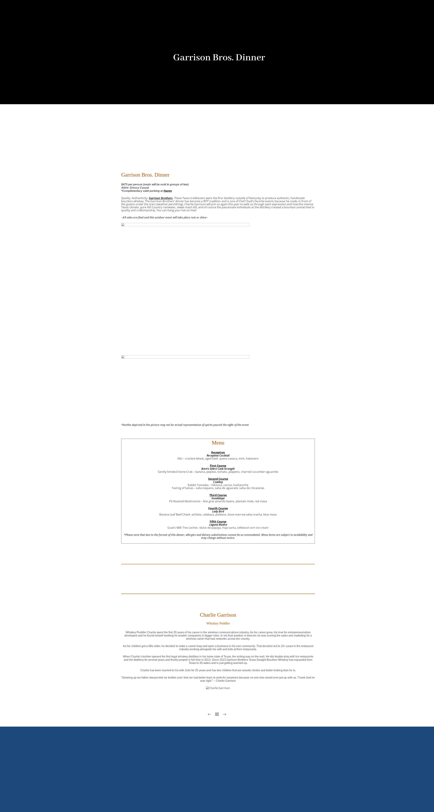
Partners (206, 28)
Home (167, 28)
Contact (264, 28)
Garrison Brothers (161, 198)
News (244, 28)
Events (227, 28)
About (185, 28)
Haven (168, 190)
